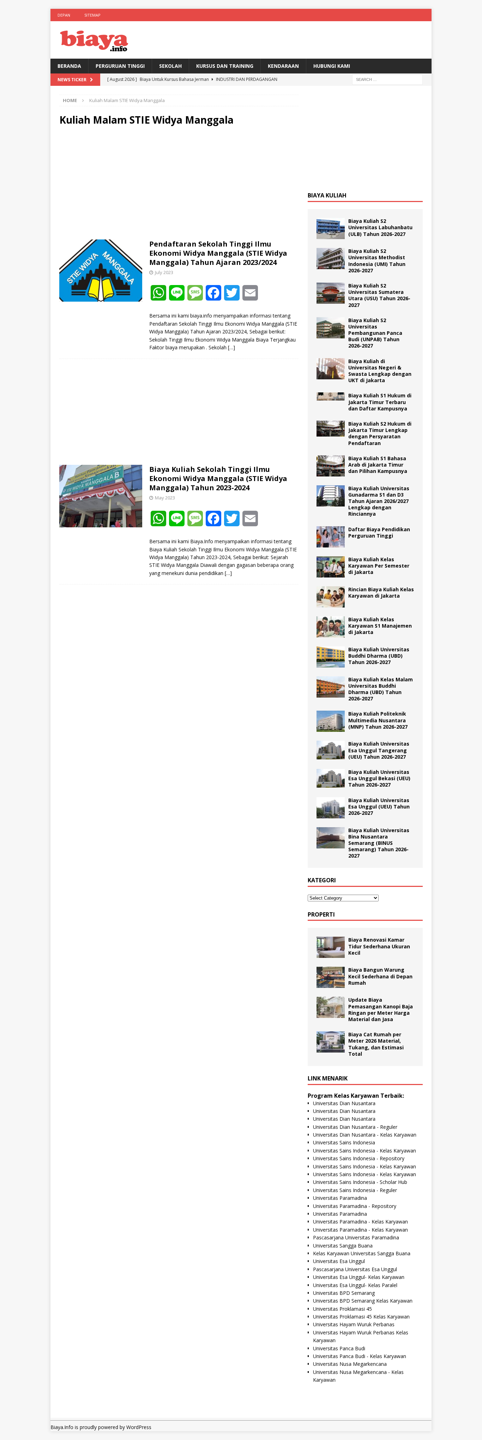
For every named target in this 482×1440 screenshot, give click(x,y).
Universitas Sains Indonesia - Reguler (355, 1190)
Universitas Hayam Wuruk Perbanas (353, 1324)
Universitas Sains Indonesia (344, 1142)
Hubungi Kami (331, 66)
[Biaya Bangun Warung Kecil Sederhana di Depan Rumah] (331, 977)
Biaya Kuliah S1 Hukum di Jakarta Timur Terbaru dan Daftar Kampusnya (379, 401)
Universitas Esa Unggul (339, 1261)
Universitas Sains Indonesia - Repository (358, 1158)
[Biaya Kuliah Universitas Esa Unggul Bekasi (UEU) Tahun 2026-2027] (331, 778)
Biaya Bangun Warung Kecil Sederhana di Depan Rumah (380, 976)
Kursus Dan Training (224, 66)
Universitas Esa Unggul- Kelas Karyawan (358, 1277)
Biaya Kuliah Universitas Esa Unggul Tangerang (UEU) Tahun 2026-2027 (378, 750)
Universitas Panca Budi (339, 1348)
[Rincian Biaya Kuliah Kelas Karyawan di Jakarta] (331, 597)
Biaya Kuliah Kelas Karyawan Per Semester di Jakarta (378, 565)
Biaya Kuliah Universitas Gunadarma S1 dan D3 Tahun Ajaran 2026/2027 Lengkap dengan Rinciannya (378, 501)
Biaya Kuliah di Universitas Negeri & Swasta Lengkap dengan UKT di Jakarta (379, 371)
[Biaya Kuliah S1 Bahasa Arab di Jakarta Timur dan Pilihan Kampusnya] (331, 465)
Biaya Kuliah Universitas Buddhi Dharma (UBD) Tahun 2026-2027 (378, 655)
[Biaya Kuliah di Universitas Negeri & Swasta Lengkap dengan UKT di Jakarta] (331, 368)
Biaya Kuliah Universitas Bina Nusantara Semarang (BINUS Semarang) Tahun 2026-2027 (378, 843)
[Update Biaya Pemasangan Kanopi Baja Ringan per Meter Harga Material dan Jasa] (331, 1007)
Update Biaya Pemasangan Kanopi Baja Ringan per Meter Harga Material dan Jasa (380, 1009)
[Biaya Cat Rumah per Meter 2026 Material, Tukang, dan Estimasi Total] (331, 1042)
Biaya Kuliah (327, 195)
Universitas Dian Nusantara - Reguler (355, 1127)
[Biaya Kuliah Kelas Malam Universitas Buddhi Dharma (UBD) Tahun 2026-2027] (331, 687)
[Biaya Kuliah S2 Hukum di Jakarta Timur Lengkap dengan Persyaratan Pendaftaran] (331, 429)
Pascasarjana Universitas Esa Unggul (355, 1269)
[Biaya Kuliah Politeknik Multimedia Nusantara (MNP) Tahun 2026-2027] (331, 721)
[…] (231, 347)
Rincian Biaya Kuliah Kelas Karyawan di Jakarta (381, 592)
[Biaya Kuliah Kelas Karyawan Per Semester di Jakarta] (331, 566)
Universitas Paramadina (340, 1198)
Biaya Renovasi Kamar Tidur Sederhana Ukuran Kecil (379, 946)
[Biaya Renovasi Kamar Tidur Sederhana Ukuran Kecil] (331, 947)
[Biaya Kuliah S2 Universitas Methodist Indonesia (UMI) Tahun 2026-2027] (331, 258)
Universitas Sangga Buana (343, 1245)
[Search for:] (387, 79)
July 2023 (164, 272)
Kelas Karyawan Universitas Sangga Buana (361, 1253)
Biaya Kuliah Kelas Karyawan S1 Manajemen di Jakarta (380, 625)
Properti (321, 914)
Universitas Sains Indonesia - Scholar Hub (360, 1182)
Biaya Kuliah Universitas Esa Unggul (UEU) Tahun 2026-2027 (379, 806)
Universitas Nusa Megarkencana (350, 1364)
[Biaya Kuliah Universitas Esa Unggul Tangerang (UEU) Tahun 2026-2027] (331, 750)
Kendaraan (283, 66)
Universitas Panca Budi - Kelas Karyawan (359, 1356)
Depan (64, 15)
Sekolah (170, 66)
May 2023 (165, 497)
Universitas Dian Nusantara (344, 1103)
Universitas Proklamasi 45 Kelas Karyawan (361, 1316)
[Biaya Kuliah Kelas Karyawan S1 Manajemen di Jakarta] (331, 627)
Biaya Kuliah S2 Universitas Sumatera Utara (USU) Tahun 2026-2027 (379, 295)
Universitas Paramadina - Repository (354, 1206)
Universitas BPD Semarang (344, 1293)
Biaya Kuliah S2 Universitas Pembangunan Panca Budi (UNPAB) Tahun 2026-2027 (375, 333)
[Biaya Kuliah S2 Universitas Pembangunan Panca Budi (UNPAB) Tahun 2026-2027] (331, 327)
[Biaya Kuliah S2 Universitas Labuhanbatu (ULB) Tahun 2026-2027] (331, 228)
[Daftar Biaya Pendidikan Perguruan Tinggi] (331, 536)
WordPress (138, 1427)
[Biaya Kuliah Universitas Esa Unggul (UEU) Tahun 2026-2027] (331, 807)
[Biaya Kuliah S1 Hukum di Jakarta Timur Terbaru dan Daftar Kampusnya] (331, 396)
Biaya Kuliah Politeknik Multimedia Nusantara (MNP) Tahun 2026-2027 (378, 720)
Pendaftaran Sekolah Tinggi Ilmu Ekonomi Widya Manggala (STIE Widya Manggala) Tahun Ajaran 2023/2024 (218, 253)
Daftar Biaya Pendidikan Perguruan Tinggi (379, 532)
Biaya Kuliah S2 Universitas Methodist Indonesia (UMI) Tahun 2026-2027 (376, 261)
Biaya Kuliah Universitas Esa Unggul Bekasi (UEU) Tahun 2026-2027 (379, 778)
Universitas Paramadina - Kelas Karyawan (360, 1221)
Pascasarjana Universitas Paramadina (356, 1237)
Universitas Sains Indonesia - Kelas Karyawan (364, 1150)
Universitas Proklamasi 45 (342, 1308)
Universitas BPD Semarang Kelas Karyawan (362, 1300)
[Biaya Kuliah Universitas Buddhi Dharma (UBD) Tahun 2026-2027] (331, 657)
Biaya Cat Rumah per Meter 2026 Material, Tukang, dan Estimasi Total (376, 1044)
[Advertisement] (179, 183)
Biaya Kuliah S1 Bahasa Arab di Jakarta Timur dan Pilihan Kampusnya (377, 464)
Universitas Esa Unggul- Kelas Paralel (355, 1285)
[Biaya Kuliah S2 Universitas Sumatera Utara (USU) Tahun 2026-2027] (331, 293)
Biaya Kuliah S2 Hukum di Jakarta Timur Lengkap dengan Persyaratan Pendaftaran (379, 433)
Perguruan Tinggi (120, 66)
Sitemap (92, 15)
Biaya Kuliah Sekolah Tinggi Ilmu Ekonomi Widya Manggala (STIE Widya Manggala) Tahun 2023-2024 (218, 478)
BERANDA (69, 66)
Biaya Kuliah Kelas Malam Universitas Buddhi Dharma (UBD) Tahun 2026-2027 (380, 689)
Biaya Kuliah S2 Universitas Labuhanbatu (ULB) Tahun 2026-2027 (380, 227)
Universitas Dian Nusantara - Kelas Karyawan (364, 1134)
